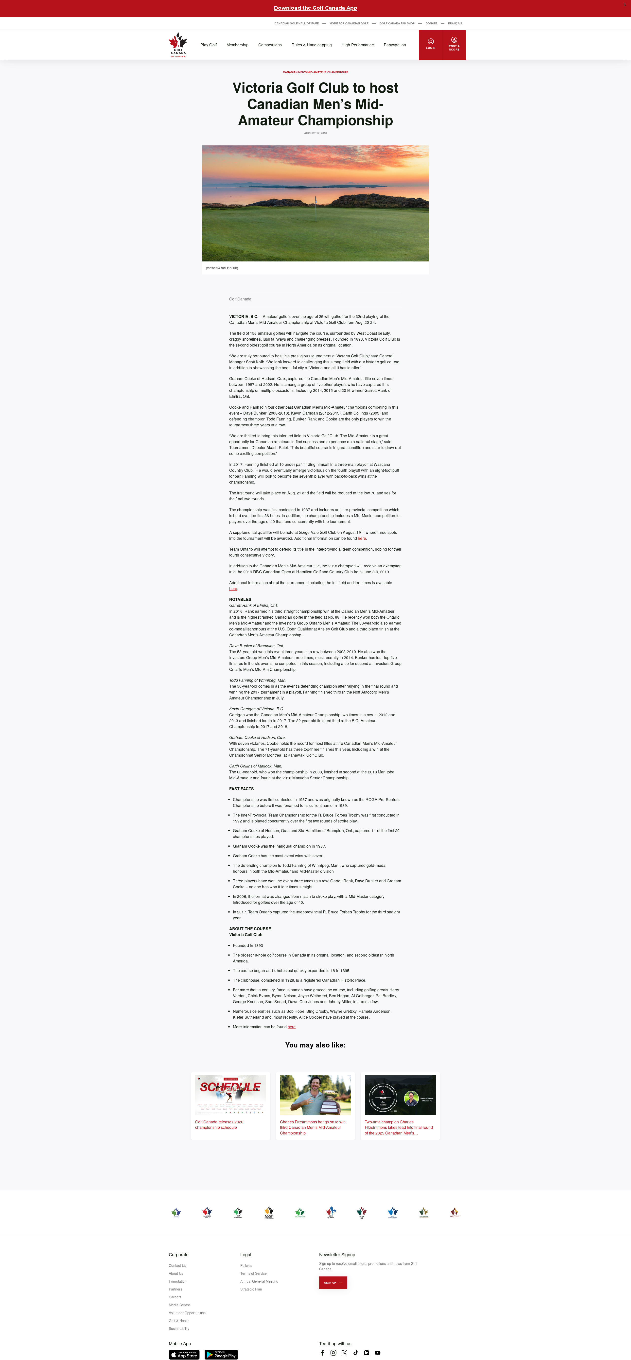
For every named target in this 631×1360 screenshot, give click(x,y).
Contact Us (177, 1265)
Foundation (178, 1281)
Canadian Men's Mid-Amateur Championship (315, 72)
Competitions (270, 45)
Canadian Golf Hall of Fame (297, 23)
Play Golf (208, 45)
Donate (431, 23)
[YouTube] (378, 1353)
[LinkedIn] (367, 1353)
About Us (176, 1273)
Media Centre (179, 1304)
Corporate (179, 1254)
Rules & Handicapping (312, 45)
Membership (237, 45)
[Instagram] (333, 1353)
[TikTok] (355, 1353)
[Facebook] (322, 1353)
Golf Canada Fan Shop (397, 23)
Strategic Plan (251, 1289)
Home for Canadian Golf (349, 23)
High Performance (358, 45)
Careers (175, 1296)
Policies (246, 1265)
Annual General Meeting (259, 1281)
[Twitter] (344, 1353)
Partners (175, 1289)
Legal (245, 1254)
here (362, 538)
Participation (395, 45)
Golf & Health (179, 1320)
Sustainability (179, 1328)
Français (455, 23)
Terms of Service (253, 1273)
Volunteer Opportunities (187, 1312)
